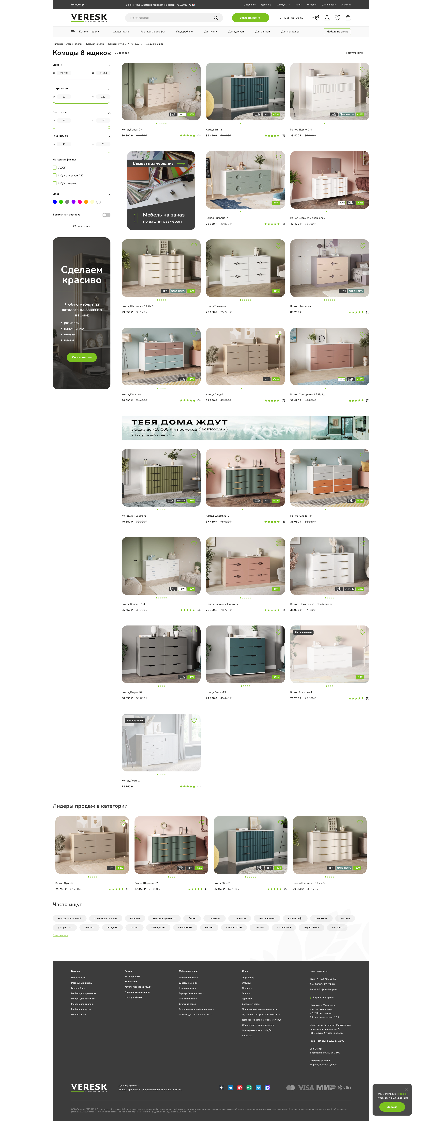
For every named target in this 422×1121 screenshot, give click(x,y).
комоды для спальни (105, 918)
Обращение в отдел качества (258, 1025)
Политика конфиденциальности (259, 1009)
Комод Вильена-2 (217, 218)
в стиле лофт (295, 918)
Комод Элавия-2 (216, 306)
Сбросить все (81, 226)
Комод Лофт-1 (131, 780)
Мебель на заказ (188, 977)
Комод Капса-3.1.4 (133, 604)
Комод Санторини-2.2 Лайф (307, 394)
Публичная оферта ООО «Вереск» (261, 1014)
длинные (89, 927)
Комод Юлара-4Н (301, 516)
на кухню (112, 927)
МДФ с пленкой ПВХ (71, 175)
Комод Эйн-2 (214, 129)
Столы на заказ (187, 1004)
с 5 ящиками (158, 927)
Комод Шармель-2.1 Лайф (138, 306)
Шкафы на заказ (188, 982)
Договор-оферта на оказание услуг (261, 1019)
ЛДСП (62, 168)
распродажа (65, 927)
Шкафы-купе (78, 977)
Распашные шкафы (81, 982)
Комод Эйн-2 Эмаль (134, 516)
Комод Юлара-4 (132, 394)
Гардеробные (78, 988)
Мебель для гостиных (83, 998)
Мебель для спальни (82, 1004)
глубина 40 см (234, 927)
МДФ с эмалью (67, 183)
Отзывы (246, 982)
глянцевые (321, 918)
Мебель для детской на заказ (195, 1014)
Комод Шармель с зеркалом (307, 218)
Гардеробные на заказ (191, 993)
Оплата (246, 993)
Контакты (312, 4)
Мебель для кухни (81, 1009)
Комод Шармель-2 (217, 516)
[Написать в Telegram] (316, 17)
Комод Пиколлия (300, 306)
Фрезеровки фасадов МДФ (257, 1030)
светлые (259, 927)
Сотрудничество (251, 1004)
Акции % (346, 4)
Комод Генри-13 (216, 692)
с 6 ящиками (185, 927)
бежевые (337, 927)
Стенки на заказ (188, 998)
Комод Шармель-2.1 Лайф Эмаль (311, 604)
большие (135, 918)
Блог (298, 4)
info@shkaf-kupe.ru (327, 989)
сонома (209, 927)
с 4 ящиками (284, 927)
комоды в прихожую (164, 918)
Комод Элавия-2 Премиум (222, 604)
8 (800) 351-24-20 (325, 984)
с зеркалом (240, 918)
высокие (345, 918)
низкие (134, 927)
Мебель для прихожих (83, 993)
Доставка (266, 4)
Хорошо (392, 1107)
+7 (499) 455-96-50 (325, 978)
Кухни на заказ (187, 988)
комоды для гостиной (69, 918)
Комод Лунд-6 (215, 394)
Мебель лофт (78, 1014)
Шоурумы (282, 4)
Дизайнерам (329, 4)
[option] (165, 4)
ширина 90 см (311, 927)
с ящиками (214, 918)
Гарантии (247, 998)
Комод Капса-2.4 (132, 129)
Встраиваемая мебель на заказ (196, 1009)
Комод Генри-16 (132, 692)
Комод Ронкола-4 (301, 692)
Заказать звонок (250, 18)
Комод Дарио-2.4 (301, 129)
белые (192, 918)
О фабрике (250, 4)
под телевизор (267, 918)
